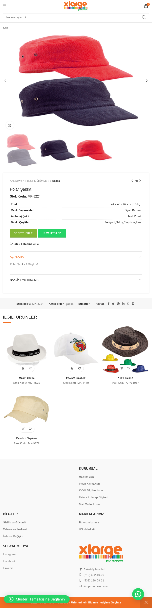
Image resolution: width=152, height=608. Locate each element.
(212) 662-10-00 (94, 575)
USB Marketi (87, 529)
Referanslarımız (89, 522)
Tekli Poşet (134, 216)
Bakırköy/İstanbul (94, 569)
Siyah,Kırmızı (132, 210)
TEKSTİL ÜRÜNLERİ (37, 180)
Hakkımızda (86, 476)
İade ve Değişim (13, 536)
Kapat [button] (146, 602)
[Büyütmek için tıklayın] (10, 125)
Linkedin (8, 568)
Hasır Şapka (26, 377)
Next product (140, 181)
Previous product (132, 181)
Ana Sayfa (16, 180)
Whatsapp (53, 233)
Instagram (9, 554)
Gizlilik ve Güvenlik (14, 522)
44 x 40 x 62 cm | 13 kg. (126, 204)
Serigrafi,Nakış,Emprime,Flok (122, 222)
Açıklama (17, 256)
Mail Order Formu (90, 504)
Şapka (56, 180)
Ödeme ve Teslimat (15, 529)
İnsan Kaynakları (89, 483)
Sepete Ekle (23, 233)
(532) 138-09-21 (94, 580)
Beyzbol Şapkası (76, 377)
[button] (51, 234)
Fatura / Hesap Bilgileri (93, 497)
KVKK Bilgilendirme (91, 490)
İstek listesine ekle (26, 243)
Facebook (9, 561)
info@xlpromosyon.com (93, 586)
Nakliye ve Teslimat (25, 279)
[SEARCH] (144, 17)
